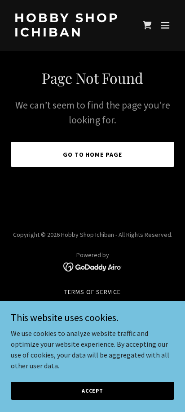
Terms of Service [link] (92, 292)
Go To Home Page (93, 154)
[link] (68, 33)
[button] (165, 25)
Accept (92, 390)
